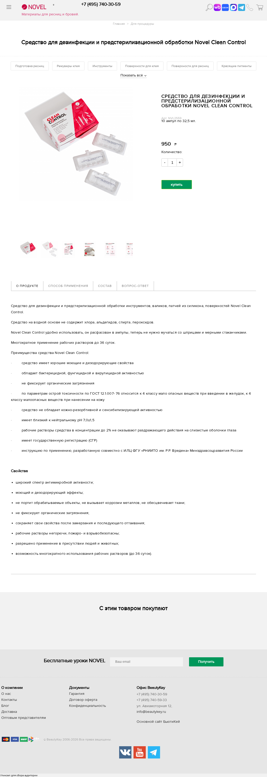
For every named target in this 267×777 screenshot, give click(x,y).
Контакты (9, 699)
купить (177, 184)
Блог (5, 705)
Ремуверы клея (68, 66)
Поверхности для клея (142, 66)
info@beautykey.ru (151, 711)
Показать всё (131, 75)
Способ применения (68, 286)
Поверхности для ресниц (190, 66)
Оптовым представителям (23, 717)
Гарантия (76, 693)
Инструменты (102, 66)
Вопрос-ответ (135, 286)
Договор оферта (83, 699)
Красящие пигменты (237, 66)
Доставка (9, 711)
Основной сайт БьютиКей (158, 721)
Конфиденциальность (87, 705)
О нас (6, 693)
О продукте (27, 286)
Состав (105, 286)
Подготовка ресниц (29, 66)
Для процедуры (142, 24)
